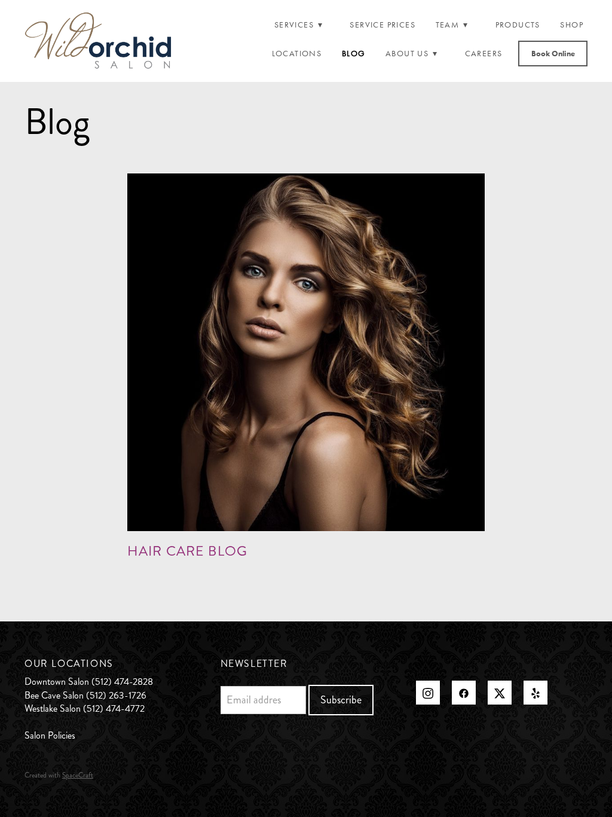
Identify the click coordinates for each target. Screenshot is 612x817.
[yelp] (535, 693)
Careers (484, 53)
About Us (411, 53)
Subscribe (341, 700)
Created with (59, 775)
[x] (500, 693)
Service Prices (382, 25)
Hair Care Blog (187, 551)
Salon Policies (50, 735)
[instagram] (428, 693)
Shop (571, 25)
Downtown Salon (57, 681)
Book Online (553, 53)
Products (517, 25)
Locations (297, 53)
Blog (354, 53)
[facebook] (464, 693)
